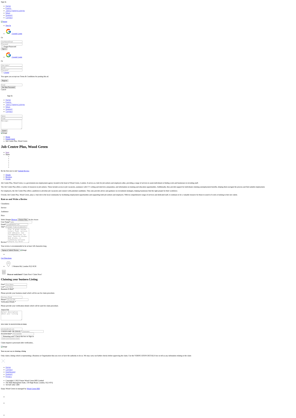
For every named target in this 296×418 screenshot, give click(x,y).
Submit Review (23, 171)
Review (4, 242)
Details (8, 175)
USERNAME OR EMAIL (11, 331)
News (8, 13)
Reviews (9, 177)
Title (3, 227)
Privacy (9, 376)
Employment (10, 139)
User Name (5, 222)
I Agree (6, 73)
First (3, 284)
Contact (9, 17)
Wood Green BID (33, 389)
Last (3, 287)
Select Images (6, 220)
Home (8, 6)
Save (7, 152)
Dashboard (10, 372)
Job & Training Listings (15, 10)
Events (8, 8)
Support (9, 15)
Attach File (5, 310)
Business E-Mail (28, 291)
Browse (14, 220)
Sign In (8, 26)
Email (3, 224)
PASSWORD (6, 334)
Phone (3, 300)
